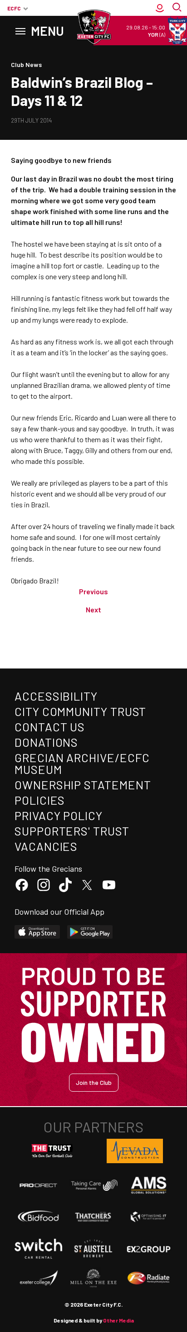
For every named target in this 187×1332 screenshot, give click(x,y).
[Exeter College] (38, 1278)
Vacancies (46, 846)
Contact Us (50, 727)
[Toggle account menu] (160, 8)
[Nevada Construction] (135, 1151)
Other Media (118, 1320)
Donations (46, 742)
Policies (40, 800)
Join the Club (94, 1082)
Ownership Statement (83, 785)
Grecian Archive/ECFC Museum (82, 763)
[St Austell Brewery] (93, 1248)
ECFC (14, 8)
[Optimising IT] (148, 1216)
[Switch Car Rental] (38, 1249)
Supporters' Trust (72, 831)
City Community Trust (80, 711)
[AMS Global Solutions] (148, 1185)
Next (93, 609)
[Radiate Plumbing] (148, 1278)
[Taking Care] (93, 1185)
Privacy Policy (59, 815)
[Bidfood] (38, 1217)
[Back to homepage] (93, 27)
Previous (93, 591)
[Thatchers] (93, 1216)
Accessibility (56, 696)
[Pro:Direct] (38, 1185)
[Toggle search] (178, 8)
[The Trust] (52, 1151)
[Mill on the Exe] (93, 1278)
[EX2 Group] (148, 1248)
